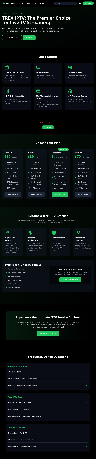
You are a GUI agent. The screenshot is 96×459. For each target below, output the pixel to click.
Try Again (48, 127)
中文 (72, 21)
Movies (34, 3)
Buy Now (88, 3)
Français (73, 11)
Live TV (27, 3)
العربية (75, 17)
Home (20, 3)
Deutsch (73, 14)
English (73, 7)
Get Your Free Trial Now (48, 333)
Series (41, 3)
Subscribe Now (13, 194)
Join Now (29, 38)
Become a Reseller (71, 280)
